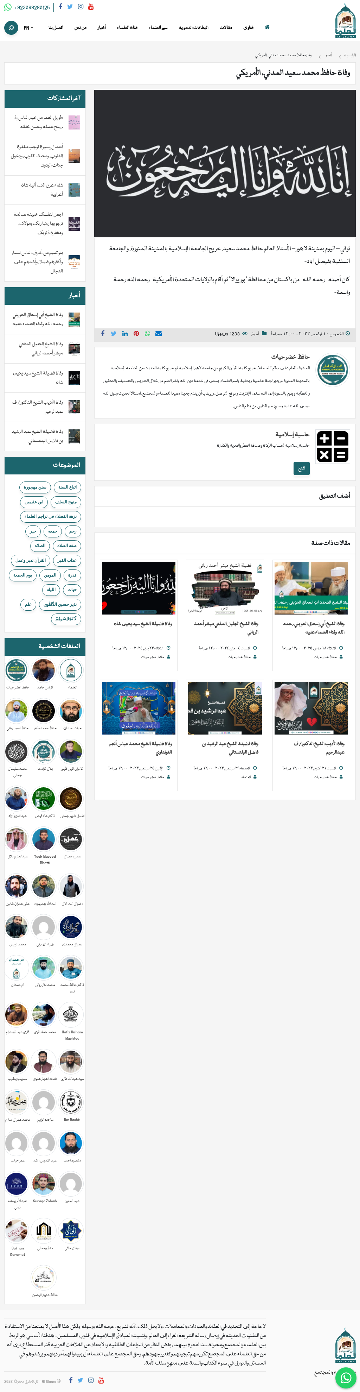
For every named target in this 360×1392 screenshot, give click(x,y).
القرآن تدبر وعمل (30, 560)
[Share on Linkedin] (125, 334)
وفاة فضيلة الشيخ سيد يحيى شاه (143, 624)
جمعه (52, 531)
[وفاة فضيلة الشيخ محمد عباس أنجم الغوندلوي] (138, 708)
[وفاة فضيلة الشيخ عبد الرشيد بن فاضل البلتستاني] (225, 708)
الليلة (51, 589)
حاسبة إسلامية (292, 435)
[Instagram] (80, 8)
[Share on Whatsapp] (147, 334)
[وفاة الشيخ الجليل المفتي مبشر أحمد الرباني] (225, 588)
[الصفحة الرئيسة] (267, 28)
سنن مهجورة (35, 487)
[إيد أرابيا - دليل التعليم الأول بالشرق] (345, 1345)
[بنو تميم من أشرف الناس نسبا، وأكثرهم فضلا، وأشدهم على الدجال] (74, 262)
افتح (301, 468)
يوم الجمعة (22, 575)
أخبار (255, 334)
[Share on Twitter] (114, 334)
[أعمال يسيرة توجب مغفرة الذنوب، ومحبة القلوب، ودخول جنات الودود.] (74, 156)
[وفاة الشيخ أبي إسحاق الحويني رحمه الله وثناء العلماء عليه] (311, 588)
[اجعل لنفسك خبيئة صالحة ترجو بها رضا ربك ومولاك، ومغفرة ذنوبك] (74, 224)
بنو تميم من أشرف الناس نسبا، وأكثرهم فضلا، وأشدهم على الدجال (37, 262)
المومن (50, 575)
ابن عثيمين (34, 501)
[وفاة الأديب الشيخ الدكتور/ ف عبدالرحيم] (311, 708)
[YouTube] (91, 8)
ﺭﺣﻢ (73, 531)
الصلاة (40, 545)
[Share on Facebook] (102, 334)
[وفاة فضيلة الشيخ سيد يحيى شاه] (138, 588)
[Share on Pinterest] (136, 334)
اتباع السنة (67, 487)
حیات (72, 589)
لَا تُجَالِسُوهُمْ (66, 618)
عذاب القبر (67, 560)
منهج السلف (66, 501)
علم (28, 604)
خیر (33, 531)
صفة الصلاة (67, 545)
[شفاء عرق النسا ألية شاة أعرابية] (74, 190)
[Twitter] (70, 8)
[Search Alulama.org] (11, 28)
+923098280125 (31, 8)
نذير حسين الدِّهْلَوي (60, 604)
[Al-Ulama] (345, 21)
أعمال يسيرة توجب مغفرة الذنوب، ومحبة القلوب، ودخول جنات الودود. (37, 156)
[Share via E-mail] (158, 334)
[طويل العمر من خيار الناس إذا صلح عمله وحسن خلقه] (74, 123)
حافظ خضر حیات (290, 357)
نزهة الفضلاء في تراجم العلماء (51, 516)
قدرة (72, 575)
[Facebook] (60, 8)
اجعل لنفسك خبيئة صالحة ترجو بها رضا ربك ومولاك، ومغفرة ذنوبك (38, 224)
